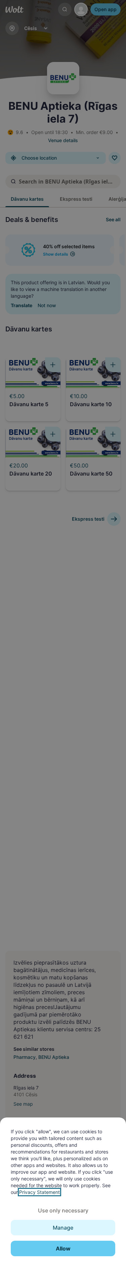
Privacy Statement (39, 1192)
